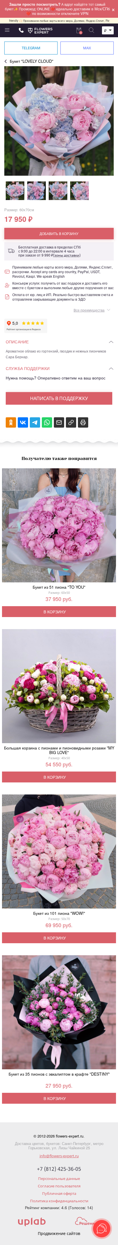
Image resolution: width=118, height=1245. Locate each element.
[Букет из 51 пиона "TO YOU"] (59, 526)
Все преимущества (89, 310)
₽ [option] (105, 30)
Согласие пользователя (59, 1186)
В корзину (55, 611)
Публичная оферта (59, 1193)
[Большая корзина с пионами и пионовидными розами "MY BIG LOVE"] (59, 687)
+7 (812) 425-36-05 (59, 1169)
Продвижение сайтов (59, 1233)
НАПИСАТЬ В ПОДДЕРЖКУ (59, 398)
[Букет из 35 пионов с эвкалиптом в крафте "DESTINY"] (59, 1013)
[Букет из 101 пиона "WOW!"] (59, 852)
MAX (87, 47)
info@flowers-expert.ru (59, 1155)
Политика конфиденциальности (59, 1200)
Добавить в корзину (59, 233)
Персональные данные (59, 1178)
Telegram (31, 47)
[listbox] (108, 30)
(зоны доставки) (66, 255)
